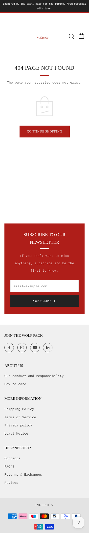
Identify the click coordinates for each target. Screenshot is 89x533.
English (42, 505)
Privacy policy (18, 425)
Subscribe (42, 301)
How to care (15, 384)
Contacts (12, 458)
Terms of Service (20, 417)
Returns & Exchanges (23, 474)
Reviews (11, 483)
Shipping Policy (19, 409)
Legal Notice (16, 433)
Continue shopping (44, 131)
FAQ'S (9, 466)
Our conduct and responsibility (34, 376)
